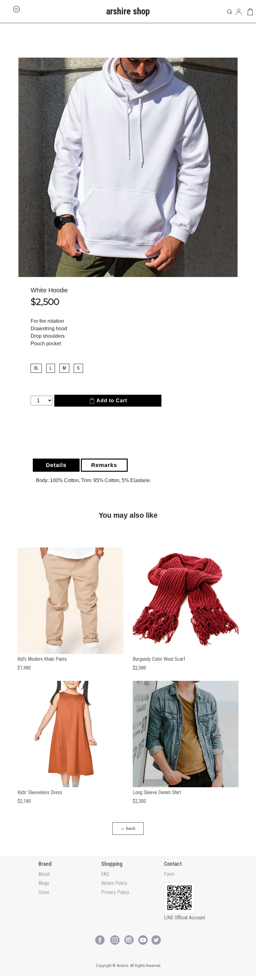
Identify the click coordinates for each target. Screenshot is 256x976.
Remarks (104, 465)
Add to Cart (111, 400)
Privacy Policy (115, 892)
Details (56, 465)
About (44, 874)
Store (43, 892)
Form (169, 874)
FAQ (105, 874)
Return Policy (114, 883)
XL (36, 368)
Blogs (43, 883)
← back (128, 828)
